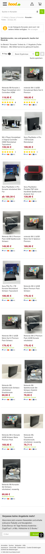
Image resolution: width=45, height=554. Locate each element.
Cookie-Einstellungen (34, 547)
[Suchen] (42, 11)
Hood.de (14, 4)
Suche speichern (36, 58)
